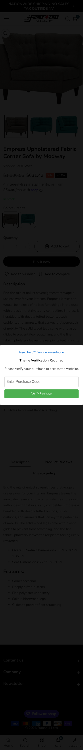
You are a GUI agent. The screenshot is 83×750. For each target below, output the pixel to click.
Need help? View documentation (41, 352)
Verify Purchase (41, 394)
